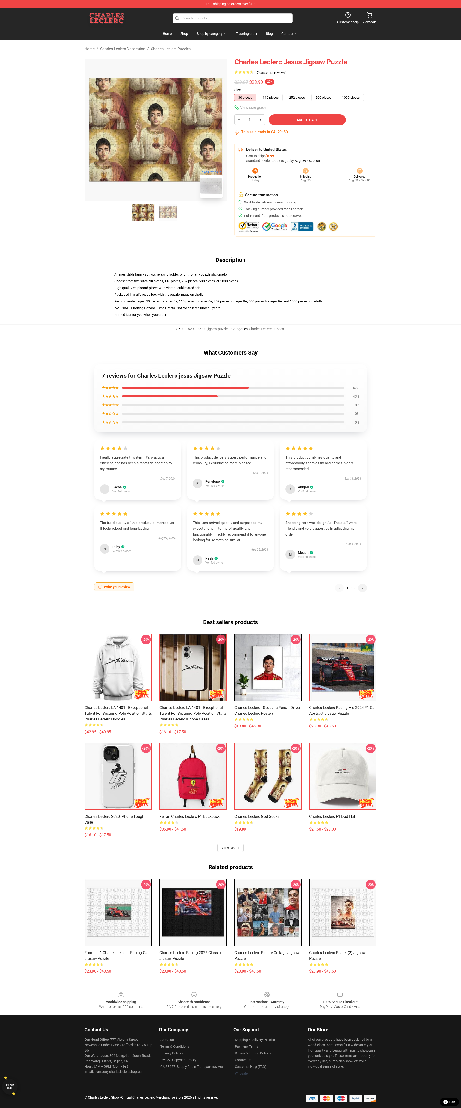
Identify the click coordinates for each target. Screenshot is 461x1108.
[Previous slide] (92, 130)
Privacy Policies (171, 1053)
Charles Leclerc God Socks (256, 816)
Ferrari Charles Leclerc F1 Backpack (189, 816)
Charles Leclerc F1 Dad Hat (332, 816)
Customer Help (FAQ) (250, 1067)
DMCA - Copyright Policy (178, 1060)
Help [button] (452, 1102)
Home (90, 49)
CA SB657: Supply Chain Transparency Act (191, 1067)
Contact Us (243, 1060)
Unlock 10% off (10, 1086)
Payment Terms (246, 1046)
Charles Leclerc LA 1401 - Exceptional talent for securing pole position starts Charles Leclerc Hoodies (118, 713)
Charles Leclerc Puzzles (171, 49)
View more (230, 847)
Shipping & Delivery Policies (255, 1040)
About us (167, 1040)
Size (237, 90)
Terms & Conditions (174, 1046)
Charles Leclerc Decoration (122, 49)
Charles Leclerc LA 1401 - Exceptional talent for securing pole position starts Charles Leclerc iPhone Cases (193, 713)
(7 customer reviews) (271, 72)
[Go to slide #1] (143, 212)
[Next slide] (219, 130)
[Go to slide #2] (168, 212)
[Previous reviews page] (339, 588)
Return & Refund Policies (253, 1053)
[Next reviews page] (362, 588)
